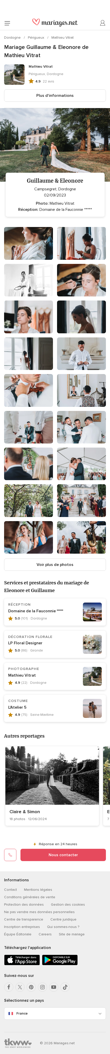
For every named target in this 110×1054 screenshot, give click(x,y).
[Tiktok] (65, 987)
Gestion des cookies (68, 904)
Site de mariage (72, 934)
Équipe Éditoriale (17, 934)
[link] (52, 786)
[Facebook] (8, 987)
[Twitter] (20, 987)
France (22, 1013)
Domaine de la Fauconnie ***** (35, 611)
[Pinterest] (31, 987)
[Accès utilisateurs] (103, 23)
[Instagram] (42, 987)
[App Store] (22, 964)
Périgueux (36, 37)
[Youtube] (53, 987)
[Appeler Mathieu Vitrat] (10, 855)
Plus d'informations (55, 95)
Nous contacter (63, 854)
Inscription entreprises (22, 927)
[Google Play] (60, 964)
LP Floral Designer (25, 643)
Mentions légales (38, 889)
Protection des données (24, 904)
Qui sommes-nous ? (63, 927)
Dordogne (13, 37)
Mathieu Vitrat (62, 37)
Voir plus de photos (55, 564)
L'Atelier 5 (17, 707)
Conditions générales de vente (29, 897)
